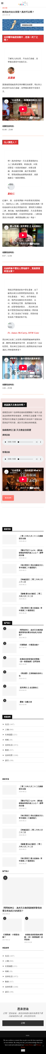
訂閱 (23, 1023)
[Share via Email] (11, 510)
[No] (43, 1046)
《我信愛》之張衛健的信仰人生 (31, 674)
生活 (7, 724)
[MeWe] (27, 1035)
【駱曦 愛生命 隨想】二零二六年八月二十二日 (30, 595)
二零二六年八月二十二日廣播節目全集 (31, 537)
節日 (7, 761)
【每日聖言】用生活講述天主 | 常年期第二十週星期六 (31, 566)
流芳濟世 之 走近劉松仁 (28, 688)
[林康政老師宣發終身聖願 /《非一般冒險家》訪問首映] (9, 662)
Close (23, 1050)
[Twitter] (17, 1035)
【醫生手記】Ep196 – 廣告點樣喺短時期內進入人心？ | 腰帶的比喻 (31, 552)
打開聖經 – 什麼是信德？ (29, 645)
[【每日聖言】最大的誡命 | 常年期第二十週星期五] (9, 611)
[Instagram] (20, 1035)
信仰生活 (9, 745)
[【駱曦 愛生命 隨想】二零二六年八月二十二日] (9, 597)
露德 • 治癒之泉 (25, 702)
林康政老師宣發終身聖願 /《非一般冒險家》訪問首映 (29, 660)
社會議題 (9, 735)
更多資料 (8, 498)
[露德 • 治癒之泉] (9, 705)
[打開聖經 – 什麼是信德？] (9, 648)
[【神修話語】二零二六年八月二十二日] (9, 583)
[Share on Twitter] (6, 510)
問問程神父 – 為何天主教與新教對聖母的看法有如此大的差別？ (31, 632)
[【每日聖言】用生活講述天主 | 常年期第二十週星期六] (9, 568)
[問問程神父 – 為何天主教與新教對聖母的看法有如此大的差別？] (9, 633)
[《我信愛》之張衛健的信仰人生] (9, 677)
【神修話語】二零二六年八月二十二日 (31, 580)
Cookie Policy (28, 1045)
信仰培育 (9, 755)
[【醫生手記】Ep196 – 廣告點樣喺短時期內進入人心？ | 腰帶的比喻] (9, 554)
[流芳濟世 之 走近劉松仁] (9, 691)
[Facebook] (14, 1035)
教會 (7, 750)
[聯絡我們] (31, 1035)
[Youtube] (23, 1035)
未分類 (4, 8)
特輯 (7, 740)
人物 (7, 730)
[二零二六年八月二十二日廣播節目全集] (9, 539)
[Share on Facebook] (4, 510)
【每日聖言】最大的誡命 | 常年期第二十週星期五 (30, 609)
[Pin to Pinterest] (9, 510)
